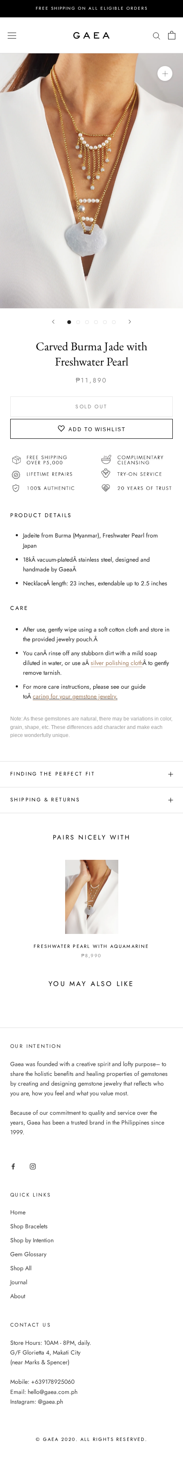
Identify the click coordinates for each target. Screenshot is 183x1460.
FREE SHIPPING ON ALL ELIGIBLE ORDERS (92, 8)
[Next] (130, 322)
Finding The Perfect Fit (52, 774)
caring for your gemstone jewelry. (75, 696)
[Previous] (53, 322)
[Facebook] (13, 1166)
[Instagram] (33, 1166)
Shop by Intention (32, 1240)
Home (18, 1212)
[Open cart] (171, 35)
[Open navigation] (12, 35)
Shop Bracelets (29, 1226)
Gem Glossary (28, 1254)
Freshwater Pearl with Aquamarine (91, 946)
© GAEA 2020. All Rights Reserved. (91, 1439)
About (17, 1296)
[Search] (156, 35)
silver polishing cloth (117, 663)
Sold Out (91, 406)
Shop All (20, 1268)
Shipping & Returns (45, 799)
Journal (18, 1282)
